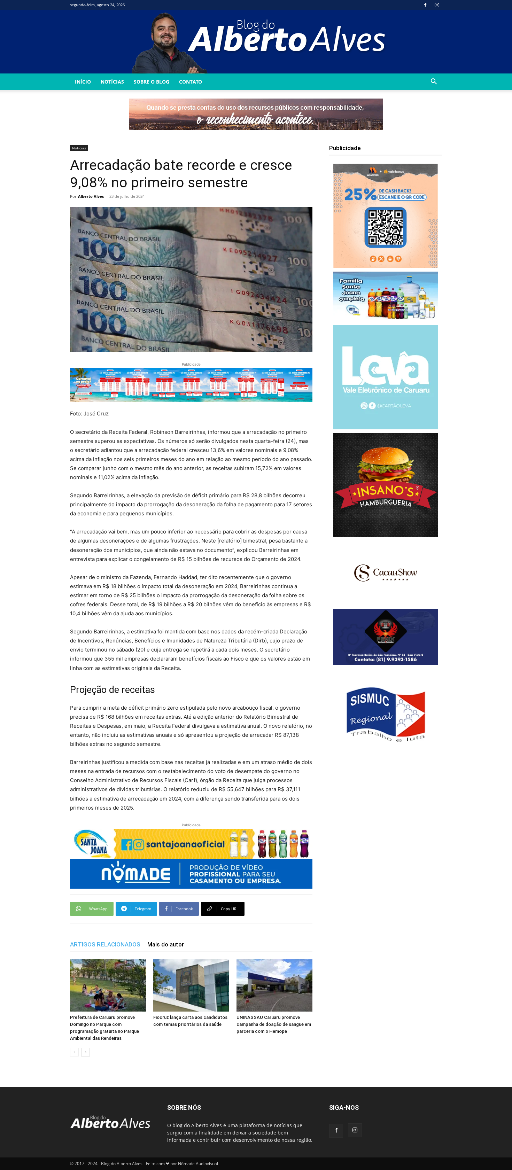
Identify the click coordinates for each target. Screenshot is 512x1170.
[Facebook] (425, 5)
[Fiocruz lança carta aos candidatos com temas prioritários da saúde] (191, 985)
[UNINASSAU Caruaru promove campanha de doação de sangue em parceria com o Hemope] (274, 985)
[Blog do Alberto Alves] (256, 41)
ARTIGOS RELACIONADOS (105, 944)
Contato (190, 81)
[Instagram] (437, 5)
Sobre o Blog (151, 81)
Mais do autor (165, 944)
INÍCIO (83, 81)
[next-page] (85, 1052)
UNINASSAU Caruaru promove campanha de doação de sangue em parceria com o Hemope (273, 1024)
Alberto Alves (91, 196)
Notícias (112, 81)
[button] (433, 82)
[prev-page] (74, 1052)
